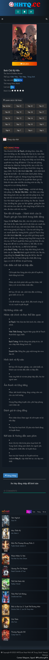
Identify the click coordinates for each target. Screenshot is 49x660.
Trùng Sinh (31, 76)
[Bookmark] (24, 12)
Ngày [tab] (29, 512)
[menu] (2, 19)
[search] (46, 19)
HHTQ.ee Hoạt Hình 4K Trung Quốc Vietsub (24, 5)
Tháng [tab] (39, 512)
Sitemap (45, 655)
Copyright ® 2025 (25, 652)
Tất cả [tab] (44, 512)
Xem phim (25, 64)
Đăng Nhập (11, 475)
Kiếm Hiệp (14, 76)
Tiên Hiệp (22, 76)
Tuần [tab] (34, 512)
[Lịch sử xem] (18, 12)
